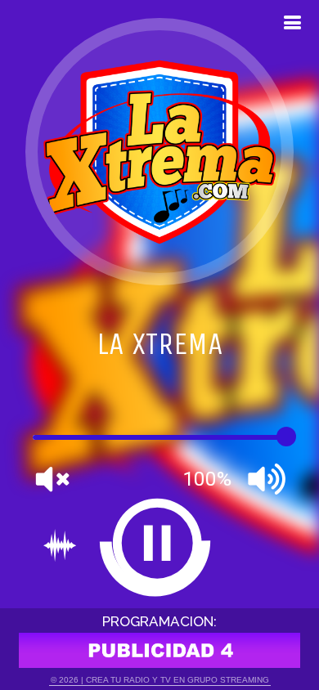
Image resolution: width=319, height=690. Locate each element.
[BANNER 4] (160, 650)
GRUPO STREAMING (228, 679)
